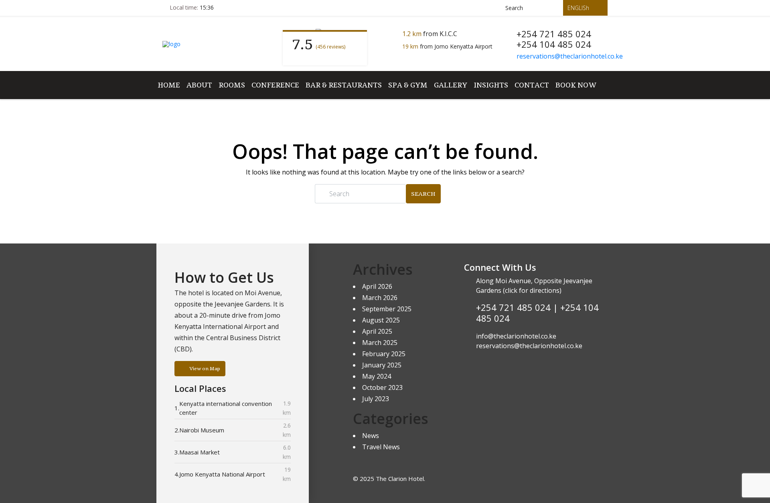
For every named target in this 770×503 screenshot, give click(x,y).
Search (423, 193)
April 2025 (377, 331)
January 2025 (381, 365)
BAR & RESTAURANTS (344, 85)
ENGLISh (579, 8)
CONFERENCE (275, 85)
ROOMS (232, 85)
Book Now (575, 85)
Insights (491, 85)
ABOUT (199, 85)
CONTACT (532, 85)
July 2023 (375, 398)
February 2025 (383, 353)
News (370, 435)
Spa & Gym (408, 85)
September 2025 (386, 308)
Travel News (381, 446)
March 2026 (379, 297)
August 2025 (381, 320)
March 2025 (379, 342)
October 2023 (382, 387)
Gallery (450, 85)
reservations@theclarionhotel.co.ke (570, 56)
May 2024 (376, 376)
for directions (538, 290)
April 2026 (377, 286)
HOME (169, 85)
